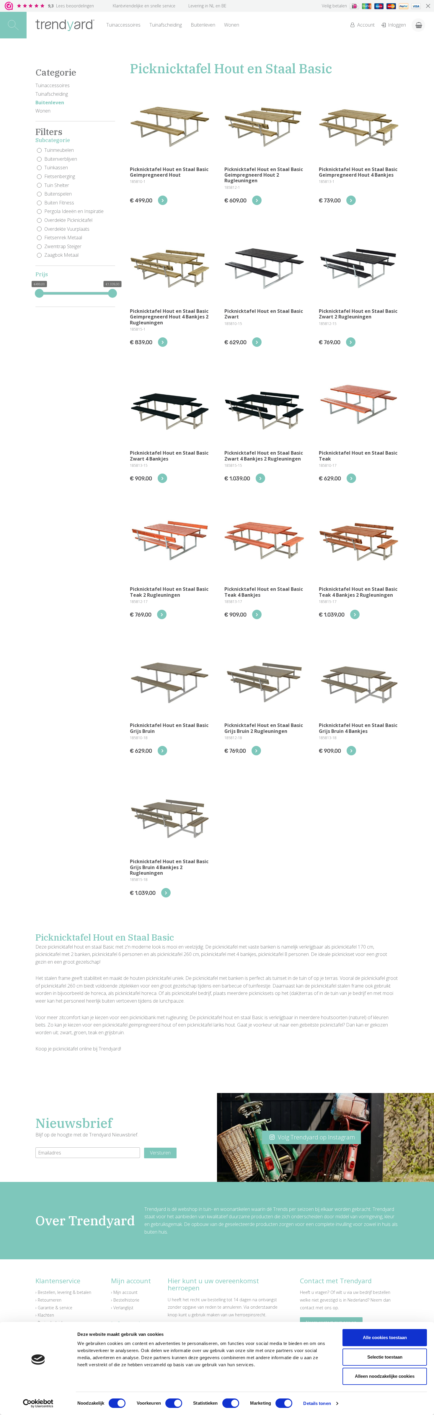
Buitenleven (203, 25)
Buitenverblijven (60, 159)
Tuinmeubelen (59, 150)
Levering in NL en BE (207, 6)
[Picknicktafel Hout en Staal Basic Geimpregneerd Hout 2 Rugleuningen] (257, 200)
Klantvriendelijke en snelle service (144, 6)
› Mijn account (124, 1292)
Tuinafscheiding (165, 25)
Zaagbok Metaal (61, 255)
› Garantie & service (53, 1307)
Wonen (231, 25)
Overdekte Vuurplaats (66, 229)
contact (307, 1307)
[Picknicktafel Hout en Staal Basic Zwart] (257, 342)
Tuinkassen (56, 167)
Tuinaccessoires (123, 25)
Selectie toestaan (384, 1356)
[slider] (39, 293)
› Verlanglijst (122, 1307)
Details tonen (317, 1403)
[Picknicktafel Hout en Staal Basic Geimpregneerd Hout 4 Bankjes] (351, 200)
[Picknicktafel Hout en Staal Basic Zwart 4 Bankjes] (162, 478)
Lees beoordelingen (71, 6)
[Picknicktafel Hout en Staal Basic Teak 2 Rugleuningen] (162, 614)
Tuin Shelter (56, 185)
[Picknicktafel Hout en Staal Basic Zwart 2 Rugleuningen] (350, 342)
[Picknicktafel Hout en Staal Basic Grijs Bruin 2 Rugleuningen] (256, 750)
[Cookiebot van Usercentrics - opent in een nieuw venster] (38, 1403)
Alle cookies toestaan (385, 1337)
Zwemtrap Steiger (62, 246)
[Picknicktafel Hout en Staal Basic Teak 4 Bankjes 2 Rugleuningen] (355, 614)
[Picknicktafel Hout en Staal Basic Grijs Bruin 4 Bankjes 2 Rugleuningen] (166, 892)
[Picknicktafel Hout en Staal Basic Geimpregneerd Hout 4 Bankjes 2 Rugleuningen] (162, 342)
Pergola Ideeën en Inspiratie (74, 211)
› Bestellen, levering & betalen (63, 1292)
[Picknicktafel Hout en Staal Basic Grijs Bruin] (162, 750)
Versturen (160, 1152)
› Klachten (44, 1315)
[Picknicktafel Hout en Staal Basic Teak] (351, 478)
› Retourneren (48, 1300)
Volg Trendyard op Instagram (315, 1137)
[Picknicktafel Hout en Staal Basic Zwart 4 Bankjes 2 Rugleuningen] (260, 478)
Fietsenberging (59, 176)
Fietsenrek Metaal (63, 237)
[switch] (173, 1403)
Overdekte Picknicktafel (68, 220)
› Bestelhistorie (125, 1300)
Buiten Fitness (59, 202)
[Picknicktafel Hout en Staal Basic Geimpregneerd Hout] (162, 200)
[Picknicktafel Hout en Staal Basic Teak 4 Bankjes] (257, 614)
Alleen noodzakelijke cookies (385, 1376)
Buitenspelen (58, 194)
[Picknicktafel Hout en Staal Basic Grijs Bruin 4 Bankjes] (351, 750)
